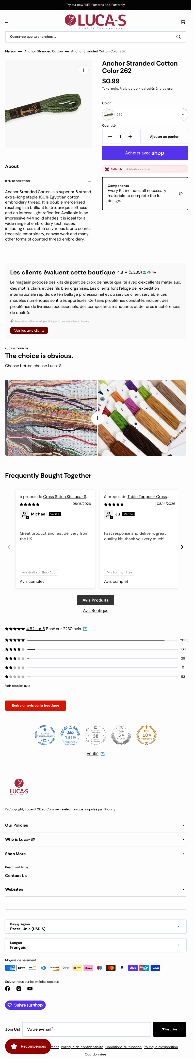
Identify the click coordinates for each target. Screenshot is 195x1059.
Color (106, 103)
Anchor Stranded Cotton (43, 51)
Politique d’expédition (161, 1045)
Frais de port (130, 89)
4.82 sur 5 (35, 627)
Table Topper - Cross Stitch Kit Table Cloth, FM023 (135, 497)
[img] (30, 502)
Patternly (118, 5)
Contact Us (16, 873)
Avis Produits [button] (96, 598)
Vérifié (93, 751)
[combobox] (95, 37)
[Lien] (95, 5)
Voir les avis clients (29, 329)
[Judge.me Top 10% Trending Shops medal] (146, 733)
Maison (10, 51)
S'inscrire (169, 1027)
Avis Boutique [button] (95, 608)
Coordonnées (96, 1052)
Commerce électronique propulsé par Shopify (80, 807)
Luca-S (30, 807)
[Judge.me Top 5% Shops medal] (121, 733)
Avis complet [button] (32, 579)
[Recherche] (179, 36)
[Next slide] (182, 545)
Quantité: (109, 126)
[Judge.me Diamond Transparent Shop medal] (45, 733)
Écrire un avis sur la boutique (35, 704)
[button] (7, 21)
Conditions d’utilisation (123, 1045)
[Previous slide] (9, 545)
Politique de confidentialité (82, 1045)
